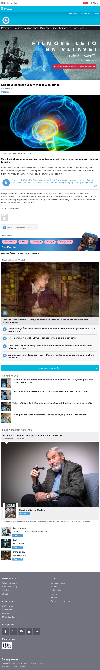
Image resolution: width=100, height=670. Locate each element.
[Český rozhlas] (9, 3)
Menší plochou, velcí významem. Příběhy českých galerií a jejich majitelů (49, 414)
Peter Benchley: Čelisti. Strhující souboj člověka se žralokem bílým (42, 338)
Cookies (5, 663)
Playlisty (44, 28)
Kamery (95, 13)
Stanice (5, 590)
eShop (5, 594)
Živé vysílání (64, 242)
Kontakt (54, 597)
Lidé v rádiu (56, 590)
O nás (73, 28)
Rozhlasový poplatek (60, 601)
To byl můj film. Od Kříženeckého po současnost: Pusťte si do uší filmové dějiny (53, 403)
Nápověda (55, 586)
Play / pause (6, 182)
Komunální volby (9, 586)
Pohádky (35, 242)
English (41, 663)
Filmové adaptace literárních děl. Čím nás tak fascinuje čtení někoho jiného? (51, 391)
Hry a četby (8, 242)
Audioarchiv (85, 13)
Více (83, 28)
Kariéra (54, 594)
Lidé (54, 28)
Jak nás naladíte (58, 583)
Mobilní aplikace (9, 617)
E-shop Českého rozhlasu (17, 430)
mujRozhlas (6, 235)
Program (73, 13)
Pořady (18, 28)
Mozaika (5, 92)
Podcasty (6, 613)
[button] (95, 186)
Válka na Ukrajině (9, 583)
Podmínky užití (30, 663)
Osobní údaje (16, 663)
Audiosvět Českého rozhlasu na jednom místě (20, 253)
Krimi (22, 242)
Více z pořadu (10, 376)
